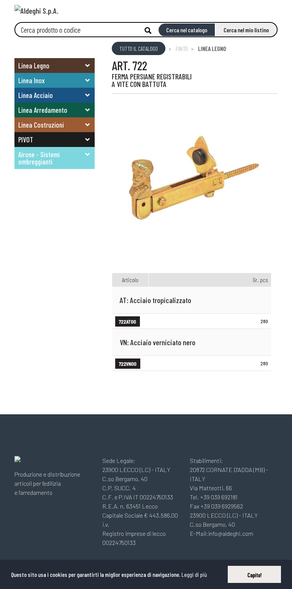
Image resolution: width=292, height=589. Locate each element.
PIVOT (25, 139)
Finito (182, 48)
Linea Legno (33, 65)
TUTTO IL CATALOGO (138, 48)
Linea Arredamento (42, 110)
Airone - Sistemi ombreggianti (39, 158)
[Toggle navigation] (272, 8)
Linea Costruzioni (41, 124)
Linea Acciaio (35, 95)
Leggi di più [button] (194, 574)
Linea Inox (31, 80)
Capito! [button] (255, 575)
